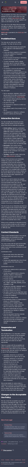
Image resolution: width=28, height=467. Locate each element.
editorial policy (11, 156)
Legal (15, 8)
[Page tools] (18, 2)
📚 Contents (4, 8)
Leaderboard (18, 459)
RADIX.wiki (21, 32)
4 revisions (3, 443)
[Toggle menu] (2, 2)
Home (2, 459)
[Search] (15, 2)
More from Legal (6, 420)
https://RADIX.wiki (17, 18)
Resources (10, 8)
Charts (12, 459)
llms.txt (23, 459)
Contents (7, 459)
